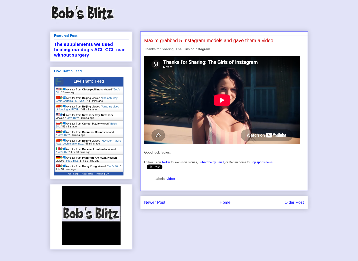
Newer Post (154, 202)
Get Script (73, 173)
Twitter (166, 162)
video (171, 179)
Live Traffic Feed (89, 81)
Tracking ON (102, 173)
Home (225, 202)
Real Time (87, 173)
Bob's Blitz (72, 117)
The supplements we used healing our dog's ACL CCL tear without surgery (89, 50)
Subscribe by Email (211, 162)
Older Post (294, 202)
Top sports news (262, 162)
